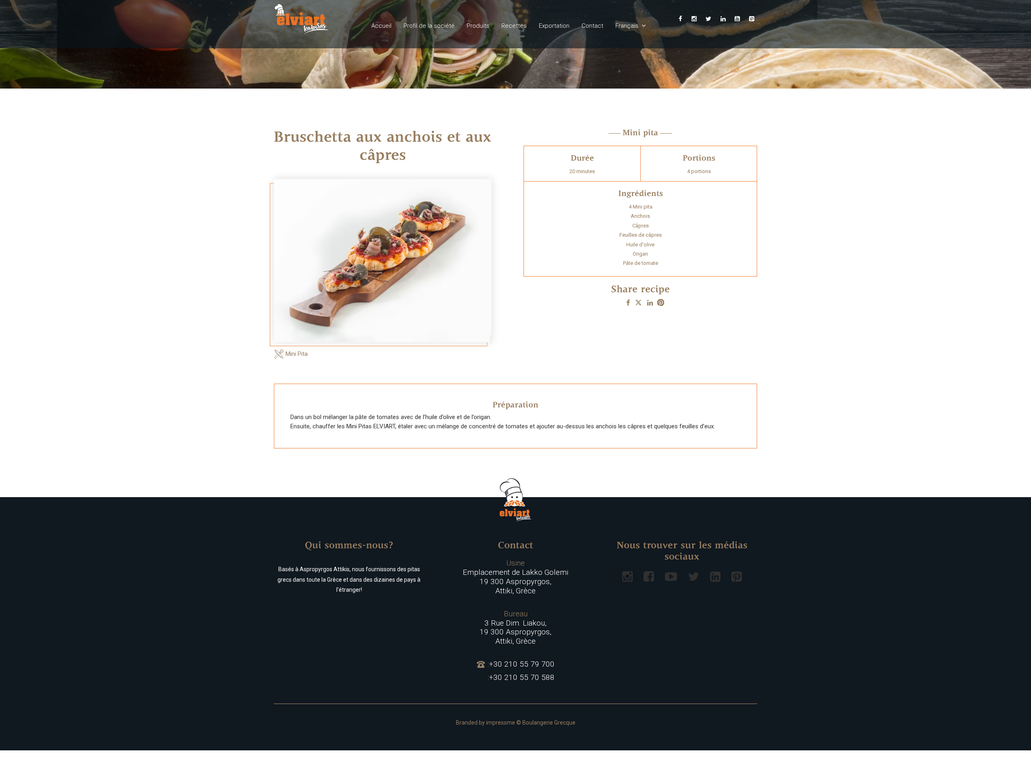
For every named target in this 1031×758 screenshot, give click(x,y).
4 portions (699, 171)
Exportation (554, 25)
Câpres (640, 226)
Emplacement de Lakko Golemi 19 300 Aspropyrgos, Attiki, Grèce (515, 577)
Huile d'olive (640, 245)
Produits (478, 25)
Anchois (640, 216)
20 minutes (582, 171)
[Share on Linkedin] (650, 302)
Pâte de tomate (640, 263)
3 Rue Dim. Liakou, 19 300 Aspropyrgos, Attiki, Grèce (515, 627)
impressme (500, 722)
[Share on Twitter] (638, 302)
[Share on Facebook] (628, 302)
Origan (640, 254)
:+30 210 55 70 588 (521, 677)
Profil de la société (429, 25)
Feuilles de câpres (640, 235)
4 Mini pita (640, 207)
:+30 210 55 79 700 (521, 664)
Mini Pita (297, 353)
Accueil (381, 25)
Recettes (514, 25)
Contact (592, 25)
